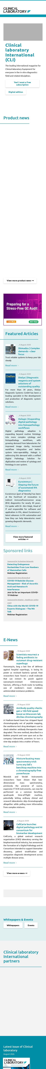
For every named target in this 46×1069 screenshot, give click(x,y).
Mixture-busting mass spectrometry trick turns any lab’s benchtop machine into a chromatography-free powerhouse (28, 766)
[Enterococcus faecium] (8, 655)
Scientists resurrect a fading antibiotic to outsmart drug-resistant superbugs (29, 659)
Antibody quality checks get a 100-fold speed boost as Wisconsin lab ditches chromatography (29, 712)
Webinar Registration (23, 567)
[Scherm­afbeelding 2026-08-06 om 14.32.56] (10, 378)
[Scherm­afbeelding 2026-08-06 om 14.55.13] (10, 349)
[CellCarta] (8, 825)
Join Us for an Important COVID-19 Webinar (22, 586)
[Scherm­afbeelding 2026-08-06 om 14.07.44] (10, 420)
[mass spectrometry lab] (8, 759)
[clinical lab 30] (8, 709)
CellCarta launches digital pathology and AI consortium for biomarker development (29, 828)
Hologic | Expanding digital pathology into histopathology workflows (29, 423)
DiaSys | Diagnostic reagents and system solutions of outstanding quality (29, 382)
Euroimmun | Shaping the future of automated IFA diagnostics (28, 486)
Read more (11, 365)
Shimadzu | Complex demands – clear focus (29, 351)
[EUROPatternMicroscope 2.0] (10, 483)
